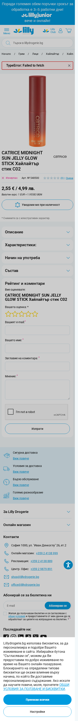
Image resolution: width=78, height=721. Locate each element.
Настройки (37, 711)
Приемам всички (37, 699)
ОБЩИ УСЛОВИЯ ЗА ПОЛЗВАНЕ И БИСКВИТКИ (36, 687)
